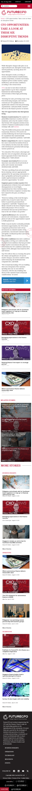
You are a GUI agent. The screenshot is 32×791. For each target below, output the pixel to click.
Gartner (16, 127)
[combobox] (9, 6)
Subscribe (4, 789)
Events (7, 763)
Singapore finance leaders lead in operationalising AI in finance (13, 675)
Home (3, 18)
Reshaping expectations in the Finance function (14, 338)
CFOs (3, 88)
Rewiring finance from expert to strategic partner (15, 363)
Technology (7, 632)
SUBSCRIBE (28, 1)
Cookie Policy (25, 778)
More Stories (6, 549)
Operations (6, 553)
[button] (29, 6)
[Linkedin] (18, 771)
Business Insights (9, 473)
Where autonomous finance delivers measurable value (13, 389)
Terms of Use (16, 778)
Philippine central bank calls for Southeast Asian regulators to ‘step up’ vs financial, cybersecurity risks (15, 311)
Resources (9, 759)
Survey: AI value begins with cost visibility (15, 699)
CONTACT (18, 1)
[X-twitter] (28, 771)
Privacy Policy (7, 778)
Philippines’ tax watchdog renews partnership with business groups (13, 620)
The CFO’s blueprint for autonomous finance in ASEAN (14, 596)
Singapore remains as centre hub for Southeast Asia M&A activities (13, 435)
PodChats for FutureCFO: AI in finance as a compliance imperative (15, 449)
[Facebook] (14, 771)
